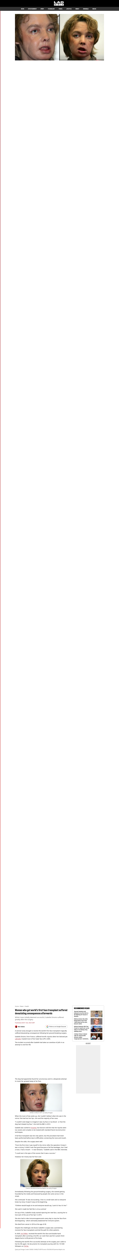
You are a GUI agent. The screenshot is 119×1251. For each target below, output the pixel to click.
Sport (42, 9)
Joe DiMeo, (24, 1234)
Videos (94, 9)
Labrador (18, 1039)
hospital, (34, 1128)
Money (77, 9)
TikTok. (26, 1246)
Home (17, 1006)
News (22, 9)
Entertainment (32, 9)
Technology (51, 9)
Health (27, 1006)
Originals (85, 9)
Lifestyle (69, 9)
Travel (60, 9)
